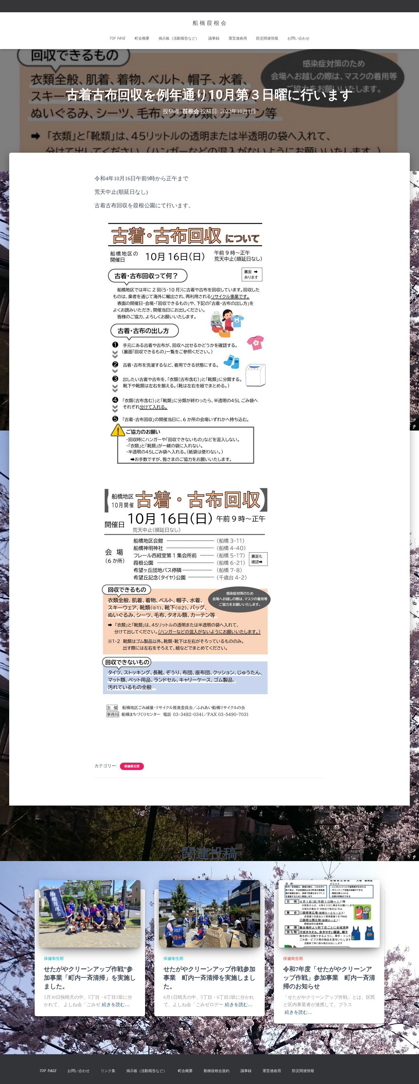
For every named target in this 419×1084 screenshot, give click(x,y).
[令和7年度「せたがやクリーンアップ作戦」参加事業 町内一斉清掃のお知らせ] (329, 913)
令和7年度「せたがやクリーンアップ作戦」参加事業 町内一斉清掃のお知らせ (329, 978)
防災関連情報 (267, 38)
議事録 (213, 38)
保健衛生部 (132, 766)
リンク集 (108, 1071)
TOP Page (117, 38)
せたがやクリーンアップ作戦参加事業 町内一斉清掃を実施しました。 (209, 978)
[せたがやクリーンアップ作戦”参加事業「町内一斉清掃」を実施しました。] (89, 913)
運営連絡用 (238, 38)
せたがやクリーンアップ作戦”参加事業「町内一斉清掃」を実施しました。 (90, 978)
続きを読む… (115, 1004)
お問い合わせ (298, 38)
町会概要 (142, 38)
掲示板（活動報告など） (179, 38)
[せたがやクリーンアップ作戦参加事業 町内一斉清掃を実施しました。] (209, 913)
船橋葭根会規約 (216, 1071)
